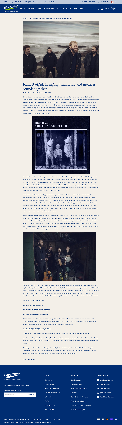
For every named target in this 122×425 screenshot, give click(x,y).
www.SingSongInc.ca (82, 333)
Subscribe (30, 395)
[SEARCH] (98, 9)
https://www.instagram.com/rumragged (36, 309)
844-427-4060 (104, 2)
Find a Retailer (89, 2)
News (24, 18)
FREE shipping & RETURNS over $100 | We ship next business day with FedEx (29, 2)
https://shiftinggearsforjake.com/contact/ (37, 329)
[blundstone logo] (11, 8)
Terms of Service (44, 422)
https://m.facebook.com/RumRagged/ (35, 314)
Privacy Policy (33, 422)
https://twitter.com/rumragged (33, 305)
